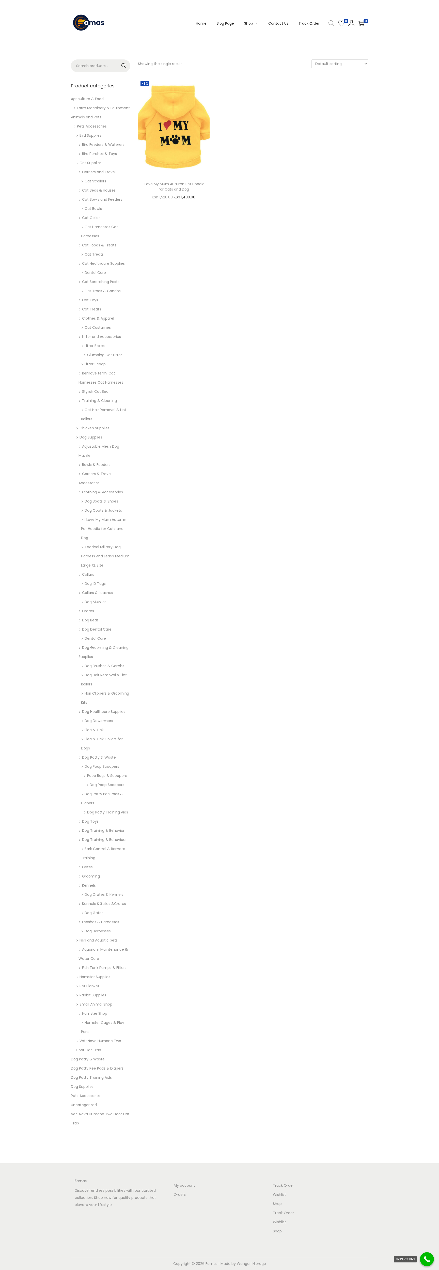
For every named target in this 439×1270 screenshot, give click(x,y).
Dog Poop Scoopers (102, 766)
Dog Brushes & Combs (104, 665)
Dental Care (95, 272)
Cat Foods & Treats (99, 245)
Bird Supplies (90, 135)
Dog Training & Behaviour (104, 839)
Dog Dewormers (99, 720)
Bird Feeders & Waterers (103, 144)
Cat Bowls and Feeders (102, 199)
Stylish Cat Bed (95, 391)
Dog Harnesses (98, 931)
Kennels (89, 885)
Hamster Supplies (95, 976)
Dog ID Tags (95, 583)
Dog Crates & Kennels (104, 894)
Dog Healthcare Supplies (103, 711)
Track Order (283, 1185)
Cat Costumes (98, 327)
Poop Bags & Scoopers (107, 775)
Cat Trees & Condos (103, 290)
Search (124, 65)
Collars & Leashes (97, 592)
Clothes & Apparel (98, 318)
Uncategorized (84, 1104)
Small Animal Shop (96, 1004)
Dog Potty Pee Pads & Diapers (97, 1068)
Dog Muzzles (95, 601)
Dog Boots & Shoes (101, 501)
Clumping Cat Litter (104, 354)
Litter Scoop (95, 364)
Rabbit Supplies (93, 995)
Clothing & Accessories (102, 492)
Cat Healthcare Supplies (103, 263)
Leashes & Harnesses (100, 921)
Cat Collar (91, 217)
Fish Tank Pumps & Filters (104, 967)
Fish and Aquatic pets (99, 940)
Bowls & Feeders (96, 464)
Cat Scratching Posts (100, 281)
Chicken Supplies (94, 428)
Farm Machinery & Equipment (103, 108)
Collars (88, 574)
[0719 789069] (427, 1259)
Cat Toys (90, 300)
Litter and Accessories (101, 336)
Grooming (91, 876)
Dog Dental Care (97, 629)
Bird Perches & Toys (99, 153)
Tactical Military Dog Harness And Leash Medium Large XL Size (105, 556)
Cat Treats (94, 254)
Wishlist (279, 1194)
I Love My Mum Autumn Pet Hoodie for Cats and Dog (174, 186)
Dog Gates (94, 912)
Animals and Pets (86, 117)
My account (184, 1185)
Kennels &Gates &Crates (104, 903)
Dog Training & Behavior (103, 830)
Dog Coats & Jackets (103, 510)
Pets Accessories (92, 126)
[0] (341, 23)
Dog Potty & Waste (99, 757)
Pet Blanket (89, 986)
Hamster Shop (94, 1013)
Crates (88, 611)
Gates (87, 867)
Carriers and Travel (99, 172)
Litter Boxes (95, 345)
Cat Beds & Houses (99, 190)
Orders (180, 1194)
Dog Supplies (91, 437)
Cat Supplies (91, 162)
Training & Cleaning (99, 400)
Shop (277, 1203)
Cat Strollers (95, 181)
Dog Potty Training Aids (107, 812)
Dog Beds (90, 620)
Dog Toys (90, 821)
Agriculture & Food (87, 98)
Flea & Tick (94, 729)
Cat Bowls (93, 208)
